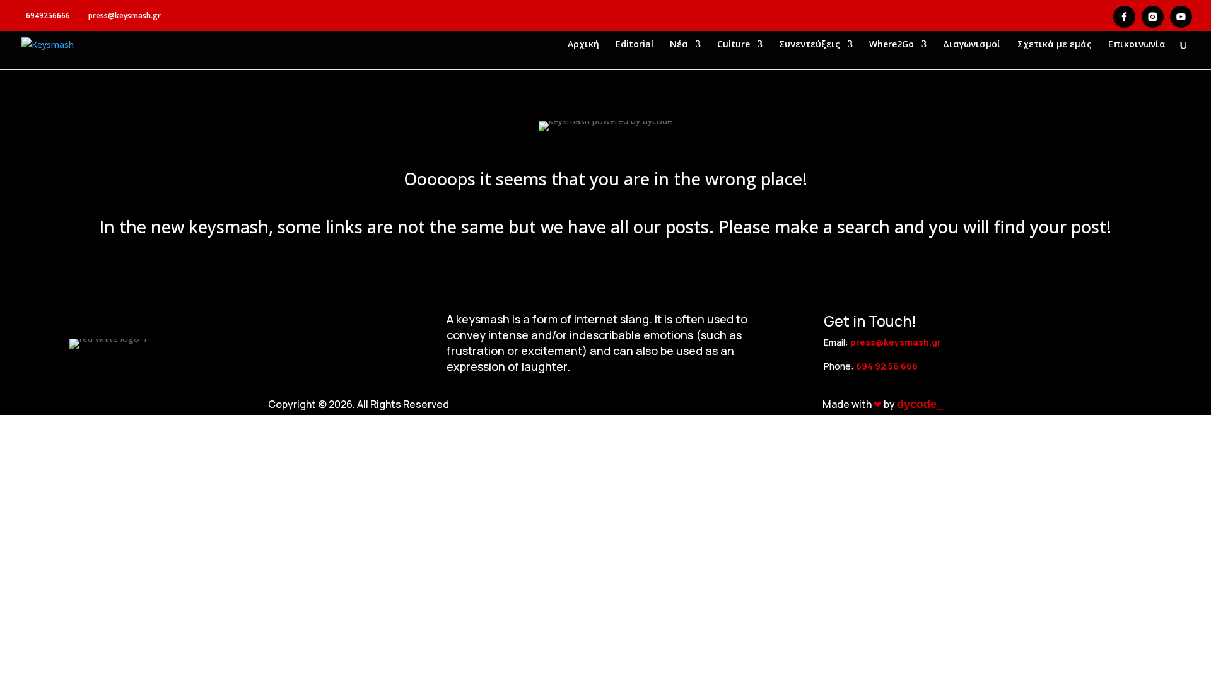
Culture (733, 45)
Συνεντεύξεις (809, 45)
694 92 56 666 (887, 366)
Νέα (679, 45)
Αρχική (583, 45)
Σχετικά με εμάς (1054, 45)
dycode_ (920, 404)
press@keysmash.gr (895, 342)
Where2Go (891, 45)
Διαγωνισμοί (972, 45)
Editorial (634, 45)
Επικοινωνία (1137, 45)
